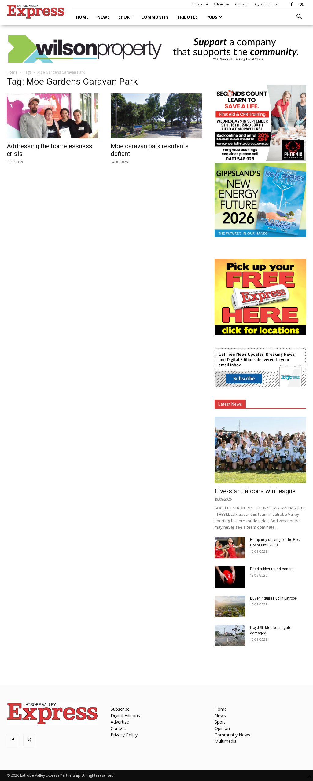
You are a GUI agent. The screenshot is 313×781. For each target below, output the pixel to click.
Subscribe (200, 4)
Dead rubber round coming (272, 569)
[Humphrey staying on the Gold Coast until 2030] (230, 547)
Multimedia (226, 741)
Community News (232, 735)
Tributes (187, 17)
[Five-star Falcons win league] (260, 450)
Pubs (211, 17)
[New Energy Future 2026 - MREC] (260, 237)
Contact (241, 4)
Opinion (222, 728)
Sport (125, 17)
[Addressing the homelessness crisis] (52, 115)
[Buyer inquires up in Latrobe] (230, 606)
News (103, 17)
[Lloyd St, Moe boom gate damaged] (230, 635)
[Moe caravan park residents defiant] (156, 115)
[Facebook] (291, 4)
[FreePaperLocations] (260, 333)
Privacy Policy (124, 735)
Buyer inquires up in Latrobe (273, 598)
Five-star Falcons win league (255, 491)
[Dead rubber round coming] (230, 577)
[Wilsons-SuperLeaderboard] (156, 49)
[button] (299, 17)
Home (82, 17)
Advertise (221, 4)
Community (154, 17)
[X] (301, 4)
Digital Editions (265, 4)
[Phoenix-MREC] (260, 160)
